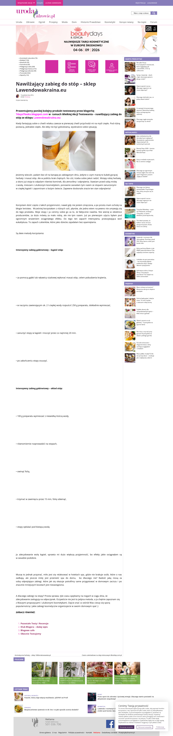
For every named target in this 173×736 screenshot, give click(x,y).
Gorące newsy (126, 22)
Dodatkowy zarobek (109, 732)
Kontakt (89, 732)
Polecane (19, 659)
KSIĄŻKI (40, 3)
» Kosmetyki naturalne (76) (28, 58)
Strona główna (45, 732)
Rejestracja (141, 3)
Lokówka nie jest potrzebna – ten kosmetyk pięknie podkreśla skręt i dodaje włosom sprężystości (145, 262)
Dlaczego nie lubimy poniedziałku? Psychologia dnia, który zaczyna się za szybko (145, 190)
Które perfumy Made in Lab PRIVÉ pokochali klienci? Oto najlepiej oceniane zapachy (146, 250)
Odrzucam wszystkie (144, 727)
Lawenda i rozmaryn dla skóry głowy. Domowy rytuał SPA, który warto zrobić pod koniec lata (146, 240)
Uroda (19, 22)
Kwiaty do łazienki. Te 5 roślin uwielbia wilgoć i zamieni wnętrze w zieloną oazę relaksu (71, 680)
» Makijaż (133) (24, 60)
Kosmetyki (110, 22)
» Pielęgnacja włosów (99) (27, 71)
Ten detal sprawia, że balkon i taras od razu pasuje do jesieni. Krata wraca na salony (144, 223)
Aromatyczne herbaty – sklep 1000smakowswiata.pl (33, 655)
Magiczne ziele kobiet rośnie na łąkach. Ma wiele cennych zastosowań (98, 680)
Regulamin (62, 732)
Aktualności (131, 132)
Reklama (96, 732)
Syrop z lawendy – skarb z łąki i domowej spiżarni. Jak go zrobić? (145, 77)
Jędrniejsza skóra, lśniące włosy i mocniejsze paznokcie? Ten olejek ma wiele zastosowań (145, 273)
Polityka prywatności (76, 732)
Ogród (42, 22)
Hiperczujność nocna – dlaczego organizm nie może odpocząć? (144, 88)
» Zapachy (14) (24, 75)
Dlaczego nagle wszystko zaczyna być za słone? (145, 120)
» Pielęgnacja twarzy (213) (27, 69)
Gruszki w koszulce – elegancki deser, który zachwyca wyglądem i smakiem (144, 346)
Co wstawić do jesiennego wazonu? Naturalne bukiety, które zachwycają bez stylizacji (146, 111)
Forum (153, 22)
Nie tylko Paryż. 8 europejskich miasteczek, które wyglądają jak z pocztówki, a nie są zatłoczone (145, 67)
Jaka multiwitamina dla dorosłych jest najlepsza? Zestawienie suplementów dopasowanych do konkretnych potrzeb (145, 140)
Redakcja (27, 97)
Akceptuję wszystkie (126, 727)
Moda (65, 22)
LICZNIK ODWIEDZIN (53, 3)
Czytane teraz (21, 689)
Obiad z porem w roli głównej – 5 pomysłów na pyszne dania (145, 323)
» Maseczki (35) (24, 62)
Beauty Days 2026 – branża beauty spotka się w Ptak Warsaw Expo (145, 150)
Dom (74, 22)
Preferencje (160, 727)
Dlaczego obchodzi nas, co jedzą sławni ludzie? (145, 98)
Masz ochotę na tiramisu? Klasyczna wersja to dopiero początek (146, 289)
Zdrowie (30, 22)
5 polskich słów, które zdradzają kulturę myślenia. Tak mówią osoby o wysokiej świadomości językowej (126, 679)
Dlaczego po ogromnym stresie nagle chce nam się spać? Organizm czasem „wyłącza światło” (145, 173)
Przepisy (53, 22)
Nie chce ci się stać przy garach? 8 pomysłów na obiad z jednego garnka (144, 334)
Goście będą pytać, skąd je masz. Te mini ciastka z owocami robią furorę (145, 300)
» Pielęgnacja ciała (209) (27, 67)
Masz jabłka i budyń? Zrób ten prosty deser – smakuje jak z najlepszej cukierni (145, 356)
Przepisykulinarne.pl (127, 732)
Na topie (142, 22)
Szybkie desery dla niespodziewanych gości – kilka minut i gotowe (145, 311)
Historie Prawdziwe (91, 22)
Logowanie (152, 3)
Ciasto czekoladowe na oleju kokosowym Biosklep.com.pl (102, 655)
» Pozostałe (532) (24, 73)
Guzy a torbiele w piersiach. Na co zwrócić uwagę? (146, 161)
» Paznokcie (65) (24, 64)
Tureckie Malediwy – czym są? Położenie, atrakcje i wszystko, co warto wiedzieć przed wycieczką (145, 212)
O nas (54, 732)
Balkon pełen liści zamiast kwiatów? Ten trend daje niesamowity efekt (41, 680)
